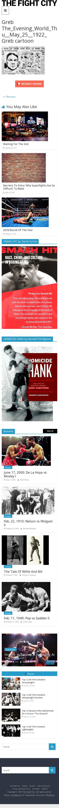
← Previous (9, 96)
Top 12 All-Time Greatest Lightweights (33, 729)
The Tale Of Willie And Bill (23, 571)
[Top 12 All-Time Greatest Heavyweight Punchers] (12, 693)
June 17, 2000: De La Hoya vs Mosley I (25, 474)
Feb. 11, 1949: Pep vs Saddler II (26, 618)
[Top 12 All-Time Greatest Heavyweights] (12, 678)
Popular (30, 674)
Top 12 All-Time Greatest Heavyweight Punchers (33, 697)
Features (25, 787)
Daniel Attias (27, 621)
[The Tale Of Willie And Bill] (25, 536)
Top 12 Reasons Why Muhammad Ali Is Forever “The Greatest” (37, 713)
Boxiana (8, 467)
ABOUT (45, 790)
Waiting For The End (15, 144)
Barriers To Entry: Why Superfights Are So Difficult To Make (29, 187)
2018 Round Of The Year (18, 230)
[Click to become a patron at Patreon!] (29, 80)
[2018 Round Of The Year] (25, 199)
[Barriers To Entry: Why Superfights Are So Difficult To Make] (24, 154)
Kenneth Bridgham (29, 528)
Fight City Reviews (43, 787)
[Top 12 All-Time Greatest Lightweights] (12, 725)
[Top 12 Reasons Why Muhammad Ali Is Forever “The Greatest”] (12, 709)
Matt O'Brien (24, 480)
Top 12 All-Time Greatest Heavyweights (33, 682)
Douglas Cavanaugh (29, 575)
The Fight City (15, 787)
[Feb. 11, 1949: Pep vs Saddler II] (26, 583)
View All (50, 431)
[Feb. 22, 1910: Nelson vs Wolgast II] (28, 488)
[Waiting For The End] (25, 113)
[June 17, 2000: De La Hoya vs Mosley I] (26, 437)
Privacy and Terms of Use (21, 790)
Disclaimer (36, 790)
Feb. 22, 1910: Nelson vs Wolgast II (28, 523)
